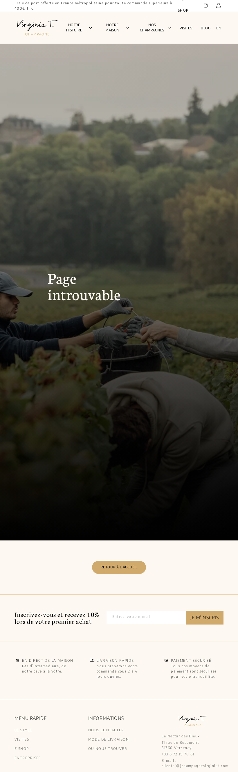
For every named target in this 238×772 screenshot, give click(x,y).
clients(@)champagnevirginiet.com (195, 766)
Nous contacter (106, 730)
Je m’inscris (204, 617)
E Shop (22, 748)
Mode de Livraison (108, 739)
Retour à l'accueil (119, 567)
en (218, 28)
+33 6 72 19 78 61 (178, 754)
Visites (186, 28)
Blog (205, 28)
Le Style (23, 730)
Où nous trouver (107, 748)
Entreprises (28, 758)
